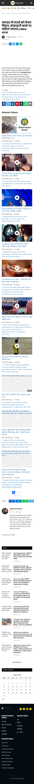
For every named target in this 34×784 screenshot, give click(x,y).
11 (8, 687)
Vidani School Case (23, 148)
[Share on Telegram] (17, 43)
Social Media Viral (20, 97)
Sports (15, 369)
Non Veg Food (25, 95)
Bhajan (6, 440)
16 (30, 687)
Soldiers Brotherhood (8, 332)
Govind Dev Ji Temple (21, 442)
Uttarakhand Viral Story (9, 294)
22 (25, 690)
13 (17, 687)
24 (4, 693)
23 (30, 690)
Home (3, 13)
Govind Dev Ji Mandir (8, 442)
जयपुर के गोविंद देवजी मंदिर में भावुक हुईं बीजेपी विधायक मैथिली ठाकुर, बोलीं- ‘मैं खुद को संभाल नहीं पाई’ (16, 432)
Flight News (17, 95)
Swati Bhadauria (25, 289)
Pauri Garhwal (16, 289)
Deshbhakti (16, 402)
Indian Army (18, 327)
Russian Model (25, 181)
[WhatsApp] (26, 104)
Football (17, 365)
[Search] (31, 3)
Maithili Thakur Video (25, 445)
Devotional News (19, 440)
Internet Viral (27, 327)
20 (17, 690)
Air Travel (6, 92)
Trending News (6, 99)
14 (21, 687)
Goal (10, 367)
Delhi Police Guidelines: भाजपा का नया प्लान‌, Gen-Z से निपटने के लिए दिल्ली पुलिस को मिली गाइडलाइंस (22, 635)
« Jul (3, 699)
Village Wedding (6, 487)
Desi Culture (28, 480)
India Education (18, 144)
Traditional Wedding (24, 482)
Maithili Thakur (14, 445)
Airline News (13, 92)
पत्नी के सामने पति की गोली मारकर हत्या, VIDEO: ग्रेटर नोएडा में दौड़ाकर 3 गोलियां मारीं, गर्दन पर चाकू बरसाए (16, 472)
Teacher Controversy (16, 146)
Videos (8, 13)
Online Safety (6, 254)
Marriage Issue (6, 289)
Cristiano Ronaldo (9, 365)
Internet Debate (9, 181)
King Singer (5, 219)
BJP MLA (11, 440)
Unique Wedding (17, 485)
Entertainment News (20, 216)
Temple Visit (16, 447)
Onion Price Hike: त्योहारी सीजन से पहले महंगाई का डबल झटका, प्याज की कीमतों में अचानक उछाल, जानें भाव (22, 581)
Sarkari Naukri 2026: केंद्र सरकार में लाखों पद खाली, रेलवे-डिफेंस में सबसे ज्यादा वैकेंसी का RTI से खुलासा (21, 609)
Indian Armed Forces (8, 327)
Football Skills (25, 365)
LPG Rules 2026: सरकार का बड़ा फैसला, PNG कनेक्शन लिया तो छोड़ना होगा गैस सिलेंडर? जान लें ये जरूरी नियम (22, 622)
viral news (20, 294)
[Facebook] (4, 104)
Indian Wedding (13, 482)
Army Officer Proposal (10, 325)
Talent (20, 369)
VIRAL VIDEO (16, 99)
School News (6, 146)
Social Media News (7, 183)
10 (4, 687)
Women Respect (15, 256)
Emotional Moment (23, 325)
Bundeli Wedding (19, 480)
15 (25, 687)
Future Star (5, 367)
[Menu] (3, 3)
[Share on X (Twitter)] (13, 43)
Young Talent (14, 372)
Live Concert (13, 219)
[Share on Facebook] (10, 43)
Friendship (24, 402)
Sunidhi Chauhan (7, 221)
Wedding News (16, 487)
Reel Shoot (17, 181)
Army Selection (8, 402)
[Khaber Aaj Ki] (17, 3)
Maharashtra (28, 144)
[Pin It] (17, 104)
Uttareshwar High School (9, 148)
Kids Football (16, 367)
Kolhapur (12, 405)
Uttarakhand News (17, 292)
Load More (16, 662)
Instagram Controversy (18, 252)
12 (12, 687)
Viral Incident (28, 183)
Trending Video (18, 183)
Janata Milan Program (23, 287)
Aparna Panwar (11, 37)
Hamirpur (4, 482)
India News (7, 252)
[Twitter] (8, 104)
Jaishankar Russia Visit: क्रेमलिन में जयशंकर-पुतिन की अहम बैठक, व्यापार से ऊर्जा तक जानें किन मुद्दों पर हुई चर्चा (22, 568)
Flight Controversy (7, 95)
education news (8, 144)
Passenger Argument (8, 97)
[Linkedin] (13, 104)
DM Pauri (6, 287)
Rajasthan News (7, 447)
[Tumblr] (21, 104)
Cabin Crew (21, 92)
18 (8, 690)
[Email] (30, 104)
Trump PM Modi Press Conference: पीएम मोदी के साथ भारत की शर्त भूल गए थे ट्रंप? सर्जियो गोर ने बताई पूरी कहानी (21, 595)
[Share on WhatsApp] (20, 43)
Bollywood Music (9, 216)
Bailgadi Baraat (8, 480)
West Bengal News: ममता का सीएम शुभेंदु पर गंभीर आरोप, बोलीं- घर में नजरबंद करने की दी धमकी (22, 556)
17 (4, 690)
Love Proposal (6, 329)
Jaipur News (5, 445)
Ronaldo (23, 367)
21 (21, 690)
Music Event (20, 219)
